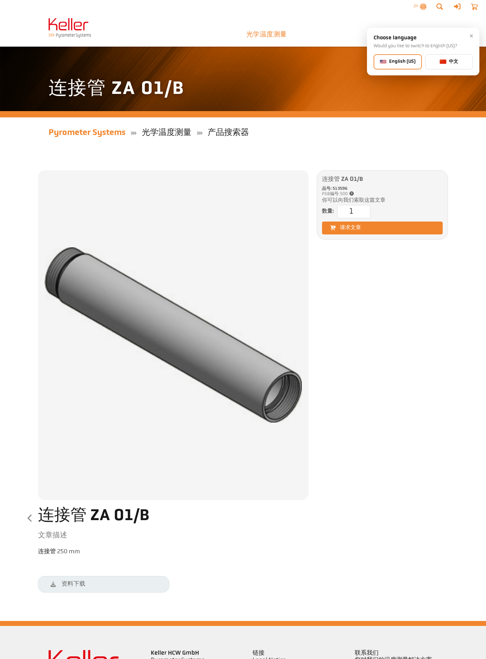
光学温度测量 (266, 34)
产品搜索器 (228, 133)
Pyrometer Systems (87, 133)
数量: (328, 211)
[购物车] (474, 6)
